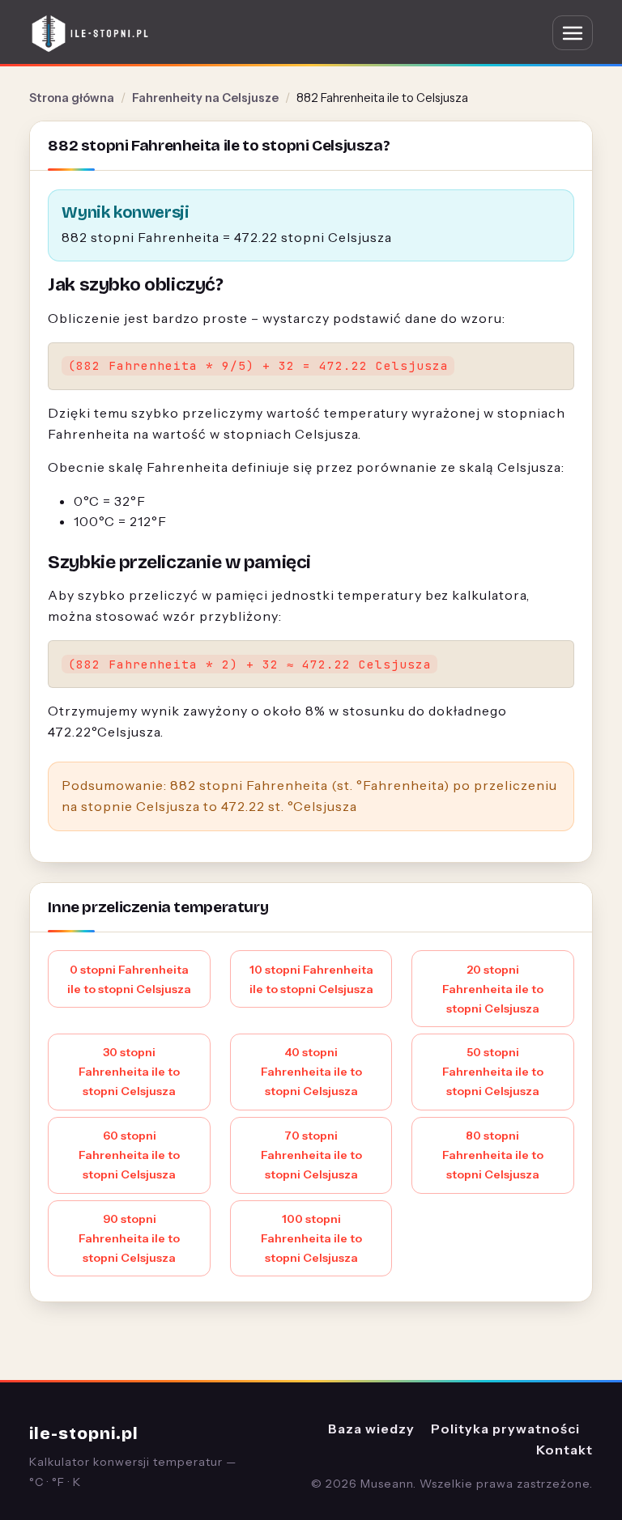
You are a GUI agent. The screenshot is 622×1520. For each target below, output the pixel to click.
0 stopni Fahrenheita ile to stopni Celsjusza (129, 979)
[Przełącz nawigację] (572, 32)
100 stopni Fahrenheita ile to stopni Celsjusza (311, 1238)
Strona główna (71, 98)
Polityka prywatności (505, 1428)
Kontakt (564, 1449)
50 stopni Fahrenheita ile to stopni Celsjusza (492, 1071)
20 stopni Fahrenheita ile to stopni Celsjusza (492, 989)
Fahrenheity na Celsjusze (205, 98)
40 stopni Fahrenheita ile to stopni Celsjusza (311, 1071)
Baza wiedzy (371, 1428)
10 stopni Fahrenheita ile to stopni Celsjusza (311, 979)
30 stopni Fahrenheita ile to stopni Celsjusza (129, 1071)
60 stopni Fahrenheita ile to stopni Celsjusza (129, 1155)
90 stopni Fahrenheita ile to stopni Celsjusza (129, 1238)
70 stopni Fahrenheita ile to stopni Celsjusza (311, 1155)
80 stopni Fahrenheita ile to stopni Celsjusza (492, 1155)
